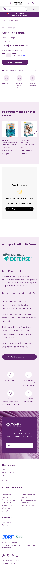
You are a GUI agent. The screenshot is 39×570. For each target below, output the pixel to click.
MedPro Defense (8, 28)
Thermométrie (7, 505)
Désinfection (6, 497)
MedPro (5, 475)
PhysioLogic (6, 478)
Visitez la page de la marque (19, 357)
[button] (3, 132)
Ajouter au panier (15, 62)
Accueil (4, 20)
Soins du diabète (8, 492)
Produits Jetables (8, 500)
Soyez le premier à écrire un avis (19, 209)
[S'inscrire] (31, 445)
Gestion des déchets (28, 495)
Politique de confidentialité (10, 560)
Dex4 (4, 470)
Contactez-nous (7, 525)
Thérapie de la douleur (29, 505)
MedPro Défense (8, 472)
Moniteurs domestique (29, 500)
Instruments (6, 503)
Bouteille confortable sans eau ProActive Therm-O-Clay (27, 145)
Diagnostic (24, 497)
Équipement (6, 495)
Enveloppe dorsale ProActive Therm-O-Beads (9, 145)
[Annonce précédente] (4, 14)
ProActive (5, 480)
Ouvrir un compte (8, 522)
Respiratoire (25, 503)
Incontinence (25, 492)
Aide (33, 9)
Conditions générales (8, 563)
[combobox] (14, 9)
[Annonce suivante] (35, 14)
